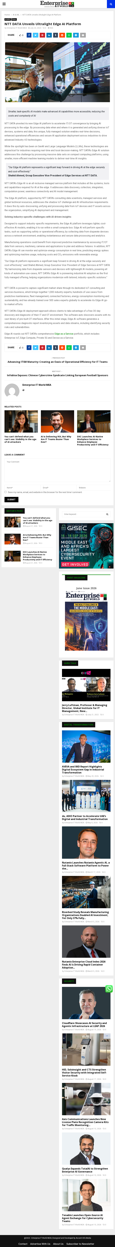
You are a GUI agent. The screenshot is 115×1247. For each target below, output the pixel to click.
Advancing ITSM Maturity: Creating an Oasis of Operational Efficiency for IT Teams (58, 361)
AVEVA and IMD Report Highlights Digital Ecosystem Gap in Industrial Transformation (83, 769)
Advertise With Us (40, 1243)
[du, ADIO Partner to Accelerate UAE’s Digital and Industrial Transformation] (86, 796)
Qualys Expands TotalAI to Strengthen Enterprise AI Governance (85, 1170)
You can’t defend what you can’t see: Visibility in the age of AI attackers (20, 439)
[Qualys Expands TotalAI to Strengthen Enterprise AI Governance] (86, 1148)
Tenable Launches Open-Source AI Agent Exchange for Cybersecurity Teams (82, 1218)
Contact (22, 1243)
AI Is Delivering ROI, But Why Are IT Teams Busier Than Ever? (56, 439)
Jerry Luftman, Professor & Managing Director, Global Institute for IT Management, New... (84, 708)
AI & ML (7, 19)
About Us (58, 1243)
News (14, 19)
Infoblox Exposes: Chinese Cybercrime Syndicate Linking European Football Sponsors (57, 375)
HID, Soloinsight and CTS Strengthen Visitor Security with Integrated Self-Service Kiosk (84, 1072)
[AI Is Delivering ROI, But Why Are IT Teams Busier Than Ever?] (12, 539)
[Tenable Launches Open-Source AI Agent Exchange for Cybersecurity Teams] (86, 1195)
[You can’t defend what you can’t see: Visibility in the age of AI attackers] (12, 522)
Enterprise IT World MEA (17, 28)
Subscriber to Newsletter (80, 1243)
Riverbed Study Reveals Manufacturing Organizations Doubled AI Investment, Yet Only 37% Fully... (85, 915)
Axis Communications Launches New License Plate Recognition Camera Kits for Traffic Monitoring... (85, 1122)
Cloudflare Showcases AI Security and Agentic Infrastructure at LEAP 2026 (84, 1024)
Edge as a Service (64, 333)
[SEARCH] (107, 514)
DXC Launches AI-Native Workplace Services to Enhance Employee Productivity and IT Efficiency (93, 440)
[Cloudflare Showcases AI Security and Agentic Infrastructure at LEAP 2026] (86, 1003)
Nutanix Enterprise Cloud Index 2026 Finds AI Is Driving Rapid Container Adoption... (83, 964)
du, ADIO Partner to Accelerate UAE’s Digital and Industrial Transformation (85, 817)
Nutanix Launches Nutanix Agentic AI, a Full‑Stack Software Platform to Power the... (86, 865)
